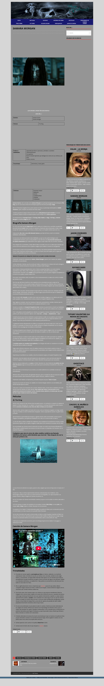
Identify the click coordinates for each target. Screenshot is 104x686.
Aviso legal (50, 677)
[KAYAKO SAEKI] (78, 295)
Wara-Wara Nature (73, 677)
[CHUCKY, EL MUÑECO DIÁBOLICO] (78, 425)
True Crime (19, 23)
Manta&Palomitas (25, 32)
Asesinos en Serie (58, 20)
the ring (57, 658)
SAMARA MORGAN (78, 196)
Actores (32, 23)
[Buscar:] (79, 33)
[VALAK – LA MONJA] (78, 176)
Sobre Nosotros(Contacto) (60, 677)
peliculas (19, 658)
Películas (71, 20)
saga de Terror (42, 658)
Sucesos (45, 20)
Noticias (32, 20)
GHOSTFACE (78, 363)
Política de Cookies (31, 677)
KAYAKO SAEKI (78, 267)
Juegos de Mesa (71, 23)
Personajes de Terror (85, 21)
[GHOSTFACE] (78, 380)
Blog (19, 20)
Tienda (85, 23)
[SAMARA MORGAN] (78, 212)
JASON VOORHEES (79, 233)
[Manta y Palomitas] (52, 18)
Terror (51, 658)
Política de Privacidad (42, 677)
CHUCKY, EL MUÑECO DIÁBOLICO (78, 405)
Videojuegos (58, 23)
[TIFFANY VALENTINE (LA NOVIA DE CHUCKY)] (78, 344)
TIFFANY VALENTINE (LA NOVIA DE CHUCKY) (79, 315)
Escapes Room (45, 23)
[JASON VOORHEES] (78, 249)
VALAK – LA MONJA (78, 149)
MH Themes (35, 673)
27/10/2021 (16, 32)
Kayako (43, 586)
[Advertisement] (38, 45)
